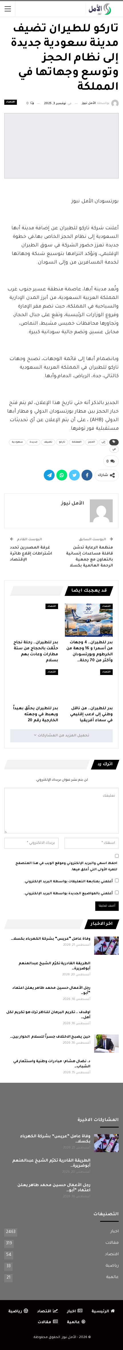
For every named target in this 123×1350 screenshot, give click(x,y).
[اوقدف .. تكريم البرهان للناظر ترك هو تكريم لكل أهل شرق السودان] (106, 1019)
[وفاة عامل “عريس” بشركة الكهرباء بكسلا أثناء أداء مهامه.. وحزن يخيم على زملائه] (106, 946)
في (114, 449)
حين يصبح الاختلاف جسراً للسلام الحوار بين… (50, 1037)
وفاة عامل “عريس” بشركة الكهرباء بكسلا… (50, 939)
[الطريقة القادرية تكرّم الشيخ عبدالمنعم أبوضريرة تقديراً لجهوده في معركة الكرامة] (106, 970)
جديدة (33, 442)
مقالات (112, 1243)
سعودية (17, 442)
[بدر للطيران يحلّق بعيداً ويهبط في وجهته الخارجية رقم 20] (34, 686)
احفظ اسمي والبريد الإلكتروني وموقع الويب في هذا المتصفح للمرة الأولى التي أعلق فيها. (66, 867)
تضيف (48, 442)
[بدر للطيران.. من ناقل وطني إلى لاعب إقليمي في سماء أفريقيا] (89, 686)
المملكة (77, 442)
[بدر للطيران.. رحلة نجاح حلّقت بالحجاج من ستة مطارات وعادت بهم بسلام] (34, 620)
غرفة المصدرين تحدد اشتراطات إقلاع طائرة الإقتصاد (31, 554)
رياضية (112, 1266)
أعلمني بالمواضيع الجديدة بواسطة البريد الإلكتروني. (68, 894)
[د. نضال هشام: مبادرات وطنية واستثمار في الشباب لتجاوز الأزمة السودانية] (106, 1068)
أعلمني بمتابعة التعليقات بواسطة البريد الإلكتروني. (68, 882)
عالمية (112, 1277)
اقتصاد (10, 102)
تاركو (62, 442)
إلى (103, 442)
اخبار (114, 1232)
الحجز (91, 442)
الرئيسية (100, 1311)
